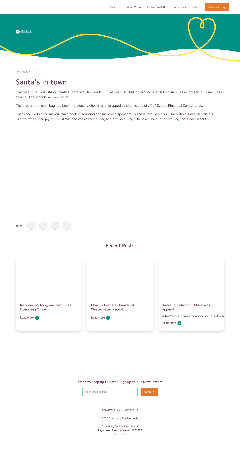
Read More (27, 317)
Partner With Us (157, 7)
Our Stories (179, 7)
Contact (195, 7)
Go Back (26, 31)
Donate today (216, 7)
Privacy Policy (111, 410)
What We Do (134, 7)
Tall (124, 434)
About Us (115, 7)
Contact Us (131, 410)
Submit (149, 392)
